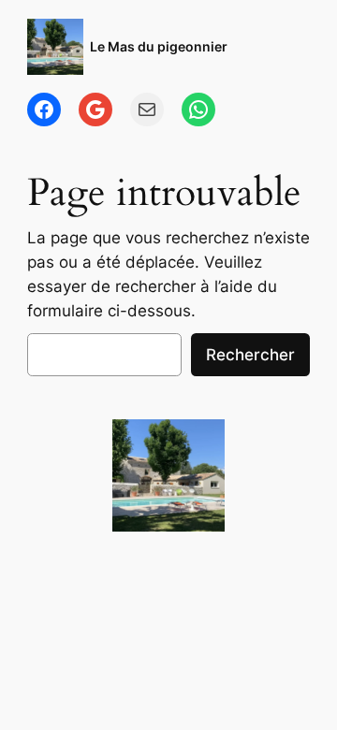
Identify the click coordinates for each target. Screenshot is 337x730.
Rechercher (250, 354)
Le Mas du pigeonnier (158, 46)
